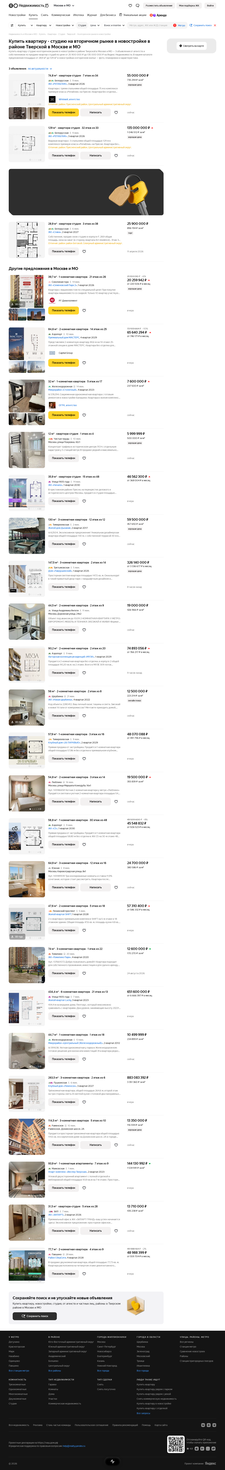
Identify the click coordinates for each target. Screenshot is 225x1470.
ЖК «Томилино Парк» (59, 957)
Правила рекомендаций (125, 1425)
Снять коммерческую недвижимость (157, 1398)
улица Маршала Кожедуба (71, 785)
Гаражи (52, 1384)
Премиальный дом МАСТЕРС (63, 337)
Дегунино (14, 1342)
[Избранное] (130, 6)
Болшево (53, 1361)
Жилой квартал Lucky (59, 1000)
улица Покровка (65, 442)
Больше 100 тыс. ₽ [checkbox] (26, 206)
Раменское (54, 1129)
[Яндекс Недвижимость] (29, 5)
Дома (51, 1394)
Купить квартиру (146, 1384)
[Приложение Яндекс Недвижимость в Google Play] (202, 1448)
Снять (100, 1384)
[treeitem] (18, 15)
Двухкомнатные (17, 1398)
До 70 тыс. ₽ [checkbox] (66, 197)
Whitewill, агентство (69, 99)
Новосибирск (104, 1351)
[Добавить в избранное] (116, 112)
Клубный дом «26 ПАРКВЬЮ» (64, 742)
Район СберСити (57, 1257)
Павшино (14, 1365)
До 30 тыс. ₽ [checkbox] (23, 197)
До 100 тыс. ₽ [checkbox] (89, 197)
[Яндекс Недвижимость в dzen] (209, 1425)
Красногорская (17, 1346)
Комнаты (53, 1389)
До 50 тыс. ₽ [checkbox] (45, 197)
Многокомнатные (18, 1394)
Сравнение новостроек (192, 1351)
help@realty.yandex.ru (74, 1446)
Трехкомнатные (17, 1384)
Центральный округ (59, 1365)
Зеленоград (143, 1351)
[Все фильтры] (12, 25)
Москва (52, 442)
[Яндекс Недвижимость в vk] (203, 1425)
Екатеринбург (104, 1356)
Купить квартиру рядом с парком (154, 1389)
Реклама (37, 1425)
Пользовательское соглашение (91, 1425)
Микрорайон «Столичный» (62, 389)
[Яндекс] (210, 1463)
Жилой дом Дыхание (59, 528)
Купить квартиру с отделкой (152, 1408)
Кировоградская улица (69, 871)
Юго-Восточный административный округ (71, 1342)
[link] (210, 6)
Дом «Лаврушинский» (60, 571)
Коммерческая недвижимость (64, 1403)
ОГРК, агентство (68, 405)
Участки (52, 1398)
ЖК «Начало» (55, 485)
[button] (138, 6)
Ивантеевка (143, 1365)
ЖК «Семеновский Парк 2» (62, 285)
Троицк (140, 1361)
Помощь (146, 1425)
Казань (101, 1361)
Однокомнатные (18, 1389)
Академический (57, 1356)
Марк (11, 1351)
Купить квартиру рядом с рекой (154, 1394)
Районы (184, 1356)
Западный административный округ (67, 1351)
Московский (143, 1356)
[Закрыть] (215, 25)
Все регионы (187, 1342)
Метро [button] (181, 25)
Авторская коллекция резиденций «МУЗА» (71, 656)
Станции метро (188, 1346)
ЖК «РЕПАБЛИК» (57, 84)
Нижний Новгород (107, 1365)
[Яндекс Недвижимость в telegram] (214, 1425)
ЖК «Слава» (54, 232)
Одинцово (14, 1361)
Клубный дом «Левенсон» (62, 1086)
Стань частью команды (58, 1425)
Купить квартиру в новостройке (154, 1403)
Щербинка (142, 1342)
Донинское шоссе (70, 1129)
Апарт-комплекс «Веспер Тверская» (67, 1172)
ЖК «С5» (52, 828)
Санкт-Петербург (106, 1346)
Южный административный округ (66, 1346)
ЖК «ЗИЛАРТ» (56, 1214)
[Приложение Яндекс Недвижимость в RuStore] (213, 1448)
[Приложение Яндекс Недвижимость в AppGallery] (208, 1448)
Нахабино (14, 1356)
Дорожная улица (66, 613)
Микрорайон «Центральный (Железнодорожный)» (75, 1043)
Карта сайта (161, 1425)
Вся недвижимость (19, 1425)
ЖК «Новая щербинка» (60, 699)
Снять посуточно (106, 1389)
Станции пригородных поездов (196, 1361)
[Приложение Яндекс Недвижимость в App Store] (197, 1448)
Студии (13, 1403)
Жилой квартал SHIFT (59, 914)
